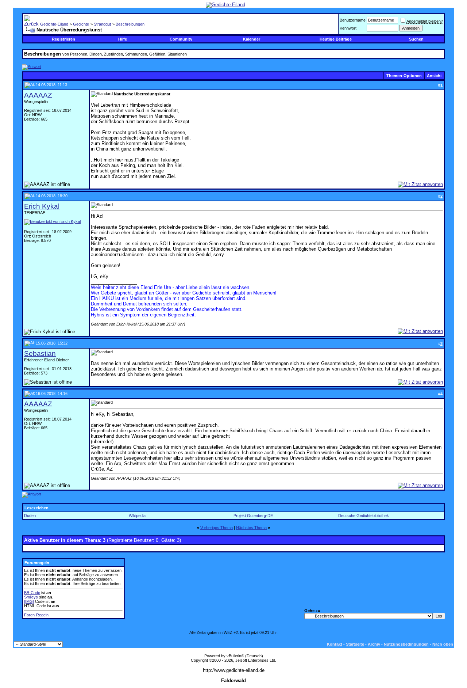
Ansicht (434, 75)
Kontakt (334, 644)
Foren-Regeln (36, 615)
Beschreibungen (130, 24)
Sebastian (40, 353)
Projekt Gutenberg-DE (253, 515)
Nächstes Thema (251, 527)
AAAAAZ (38, 95)
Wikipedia (137, 515)
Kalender (251, 39)
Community (181, 39)
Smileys (31, 597)
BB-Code (32, 592)
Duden (30, 515)
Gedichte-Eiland (54, 24)
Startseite (355, 644)
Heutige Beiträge (336, 39)
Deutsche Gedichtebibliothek (363, 515)
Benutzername (353, 20)
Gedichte (81, 24)
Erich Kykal (41, 206)
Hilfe (122, 39)
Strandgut (102, 24)
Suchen (416, 39)
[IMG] (29, 601)
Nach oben (442, 644)
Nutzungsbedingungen (406, 644)
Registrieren (63, 39)
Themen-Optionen (404, 75)
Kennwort (348, 28)
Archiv (374, 644)
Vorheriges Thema (216, 527)
